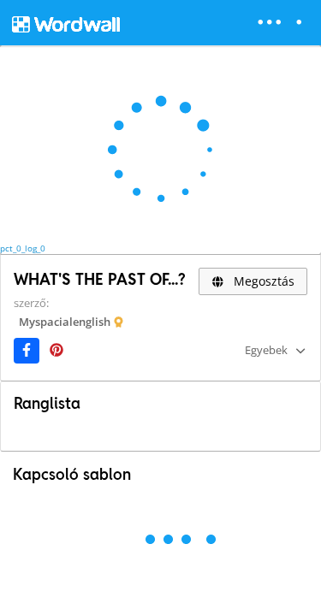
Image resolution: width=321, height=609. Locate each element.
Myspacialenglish (64, 321)
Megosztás (262, 281)
